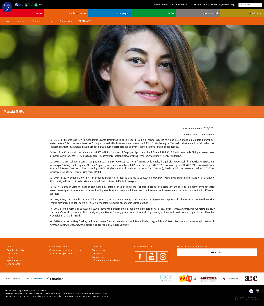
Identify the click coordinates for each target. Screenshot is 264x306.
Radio (171, 13)
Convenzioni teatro (59, 246)
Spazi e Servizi (210, 13)
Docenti (37, 21)
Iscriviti (218, 252)
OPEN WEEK (85, 21)
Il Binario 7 (98, 246)
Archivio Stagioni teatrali (63, 253)
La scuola (22, 21)
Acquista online (179, 5)
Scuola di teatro (77, 13)
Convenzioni (66, 21)
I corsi (8, 21)
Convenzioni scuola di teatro (65, 250)
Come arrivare (161, 5)
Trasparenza (99, 257)
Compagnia (123, 13)
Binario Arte (255, 13)
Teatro (38, 13)
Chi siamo (97, 253)
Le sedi (51, 21)
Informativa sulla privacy (106, 260)
